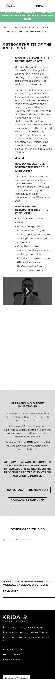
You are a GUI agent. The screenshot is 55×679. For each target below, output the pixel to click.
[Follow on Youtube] (33, 669)
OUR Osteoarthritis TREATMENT (27, 490)
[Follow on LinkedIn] (25, 669)
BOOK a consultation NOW (27, 500)
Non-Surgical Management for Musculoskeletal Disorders (27, 583)
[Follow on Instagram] (11, 669)
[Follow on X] (18, 669)
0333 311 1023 (12, 649)
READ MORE (10, 591)
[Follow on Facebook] (3, 669)
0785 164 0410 (13, 654)
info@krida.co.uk (11, 660)
